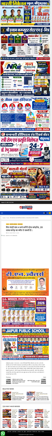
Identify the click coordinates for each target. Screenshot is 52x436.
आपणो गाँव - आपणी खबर (13, 224)
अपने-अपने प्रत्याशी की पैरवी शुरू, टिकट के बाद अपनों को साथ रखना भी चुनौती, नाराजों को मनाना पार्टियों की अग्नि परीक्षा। (42, 399)
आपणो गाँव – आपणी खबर (11, 431)
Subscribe (50, 213)
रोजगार (39, 431)
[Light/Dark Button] (44, 213)
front (8, 224)
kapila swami (9, 232)
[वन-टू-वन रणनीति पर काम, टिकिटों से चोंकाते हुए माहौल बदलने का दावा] (39, 413)
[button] (2, 213)
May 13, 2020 (16, 232)
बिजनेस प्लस (34, 431)
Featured (14, 392)
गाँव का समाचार (20, 224)
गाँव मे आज (13, 395)
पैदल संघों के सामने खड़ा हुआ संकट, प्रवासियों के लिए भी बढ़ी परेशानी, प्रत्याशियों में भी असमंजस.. (18, 398)
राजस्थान (19, 431)
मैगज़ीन (42, 431)
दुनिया (25, 431)
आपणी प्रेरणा (29, 431)
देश (22, 431)
